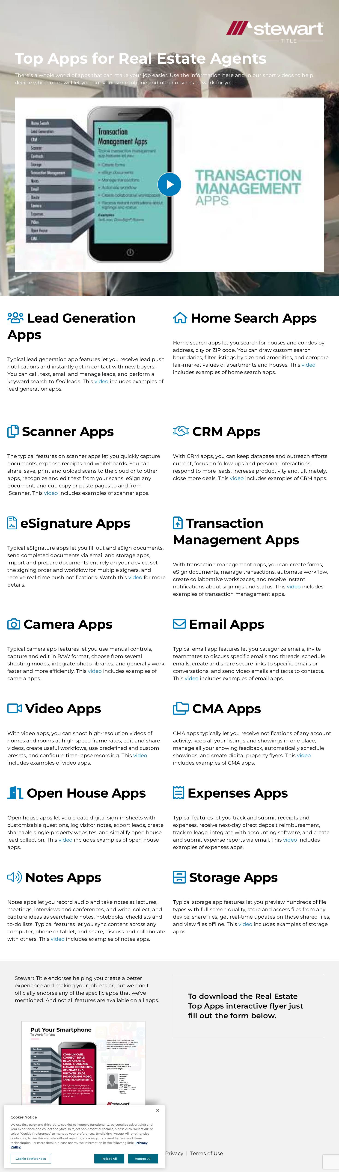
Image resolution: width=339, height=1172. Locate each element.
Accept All (143, 1158)
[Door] (15, 793)
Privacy (174, 1153)
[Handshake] (181, 431)
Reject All (109, 1158)
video (101, 381)
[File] (12, 523)
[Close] (158, 1110)
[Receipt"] (178, 793)
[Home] (180, 318)
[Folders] (181, 708)
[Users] (15, 318)
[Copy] (12, 431)
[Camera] (13, 624)
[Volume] (14, 877)
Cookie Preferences (31, 1158)
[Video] (14, 708)
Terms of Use (206, 1153)
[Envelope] (179, 624)
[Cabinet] (179, 877)
